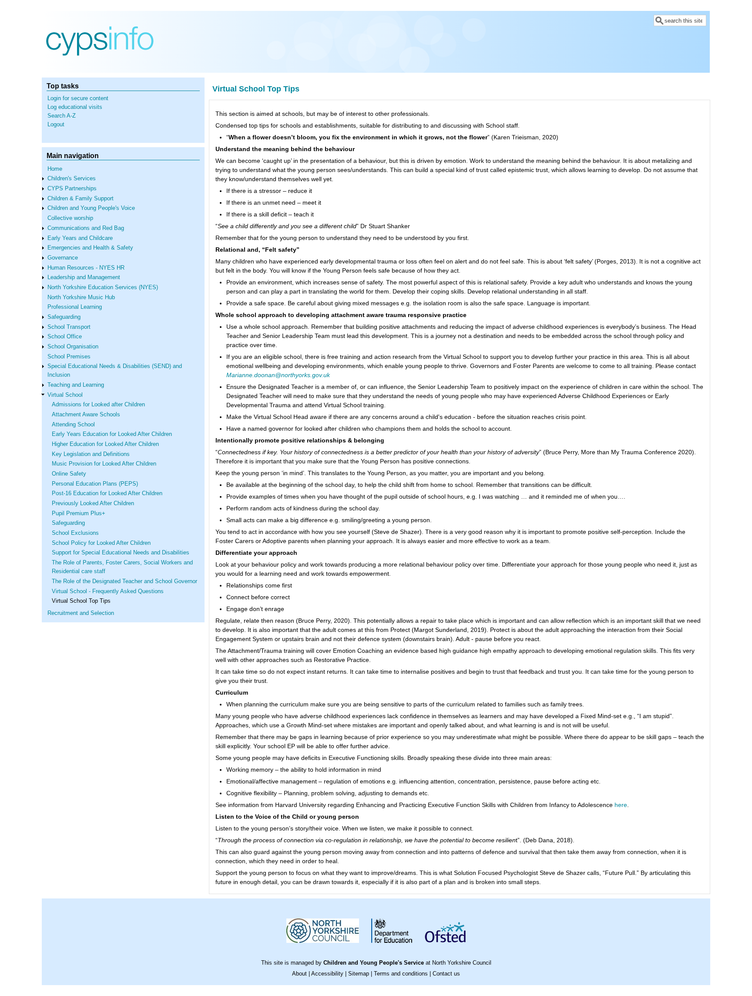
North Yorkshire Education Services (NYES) (102, 287)
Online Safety (69, 474)
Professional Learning (74, 307)
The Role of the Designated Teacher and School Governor (124, 581)
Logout (55, 125)
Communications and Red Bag (85, 228)
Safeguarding (64, 317)
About (299, 974)
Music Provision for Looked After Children (104, 464)
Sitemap (358, 974)
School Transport (69, 327)
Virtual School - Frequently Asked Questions (108, 591)
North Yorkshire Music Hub (81, 297)
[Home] (100, 66)
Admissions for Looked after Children (98, 405)
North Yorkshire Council (461, 963)
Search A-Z (61, 116)
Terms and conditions (401, 974)
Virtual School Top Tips (81, 601)
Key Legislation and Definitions (91, 454)
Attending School (73, 425)
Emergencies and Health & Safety (90, 248)
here (620, 804)
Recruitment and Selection (80, 613)
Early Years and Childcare (80, 238)
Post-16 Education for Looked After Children (107, 493)
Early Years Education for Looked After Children (112, 434)
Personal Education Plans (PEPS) (95, 484)
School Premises (69, 357)
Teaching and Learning (75, 385)
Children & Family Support (80, 199)
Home (54, 169)
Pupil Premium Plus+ (78, 513)
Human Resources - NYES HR (85, 268)
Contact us (446, 974)
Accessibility (327, 974)
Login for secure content (77, 98)
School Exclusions (75, 533)
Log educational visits (74, 107)
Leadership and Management (83, 277)
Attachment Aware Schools (86, 415)
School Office (64, 337)
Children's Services (71, 179)
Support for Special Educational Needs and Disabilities (120, 553)
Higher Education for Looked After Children (105, 444)
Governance (62, 258)
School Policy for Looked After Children (101, 543)
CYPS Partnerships (72, 189)
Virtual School (65, 395)
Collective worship (70, 218)
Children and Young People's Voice (91, 208)
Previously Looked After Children (93, 503)
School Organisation (72, 347)
